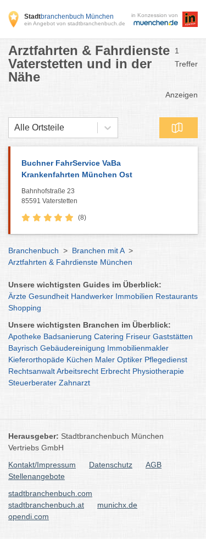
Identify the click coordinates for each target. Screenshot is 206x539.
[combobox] (14, 127)
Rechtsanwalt (31, 371)
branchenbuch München (69, 16)
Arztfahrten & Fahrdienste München (70, 262)
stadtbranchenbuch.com (50, 493)
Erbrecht (115, 371)
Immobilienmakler (138, 348)
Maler (105, 359)
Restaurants (176, 296)
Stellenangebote (36, 476)
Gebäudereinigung (72, 348)
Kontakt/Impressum (42, 464)
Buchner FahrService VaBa (76, 169)
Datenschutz (110, 464)
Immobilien (134, 296)
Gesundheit (49, 296)
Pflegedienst (165, 359)
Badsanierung (67, 336)
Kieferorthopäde (36, 359)
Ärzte (17, 296)
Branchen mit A (98, 250)
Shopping (24, 307)
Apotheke (24, 336)
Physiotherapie (158, 371)
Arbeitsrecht (77, 371)
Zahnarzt (74, 382)
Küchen (79, 359)
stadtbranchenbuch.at (46, 504)
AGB (154, 464)
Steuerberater (32, 382)
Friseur (138, 336)
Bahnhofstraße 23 (49, 196)
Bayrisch (23, 348)
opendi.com (28, 516)
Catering (109, 336)
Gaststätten (173, 336)
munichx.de (117, 504)
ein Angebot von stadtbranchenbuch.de (74, 23)
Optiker (129, 359)
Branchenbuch (33, 250)
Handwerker (92, 296)
